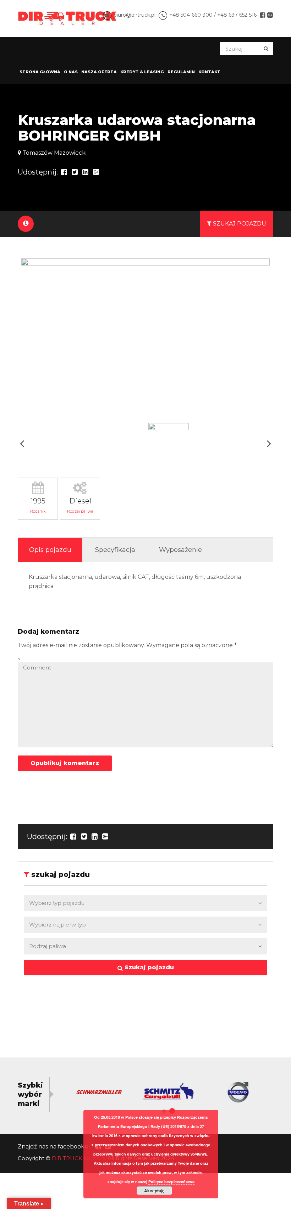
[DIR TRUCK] (67, 17)
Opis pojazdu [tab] (50, 550)
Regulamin (181, 71)
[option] (145, 338)
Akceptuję (154, 1190)
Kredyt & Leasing (142, 71)
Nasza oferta (99, 71)
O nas (71, 71)
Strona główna (40, 71)
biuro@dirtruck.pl (134, 15)
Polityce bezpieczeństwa (171, 1181)
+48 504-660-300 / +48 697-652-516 (213, 15)
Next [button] (269, 443)
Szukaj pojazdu (148, 967)
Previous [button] (22, 443)
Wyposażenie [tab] (180, 550)
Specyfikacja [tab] (115, 550)
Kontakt (209, 71)
